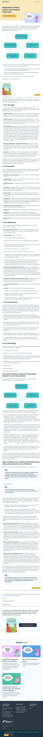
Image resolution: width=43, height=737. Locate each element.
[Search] (35, 2)
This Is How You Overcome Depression (7, 709)
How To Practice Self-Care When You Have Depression (7, 715)
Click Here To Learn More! (27, 625)
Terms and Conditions (6, 726)
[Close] (41, 731)
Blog (30, 708)
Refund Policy (4, 728)
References (6, 604)
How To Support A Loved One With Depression (7, 712)
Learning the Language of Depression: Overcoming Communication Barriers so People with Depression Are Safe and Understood (21, 709)
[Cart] (37, 2)
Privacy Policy (4, 727)
